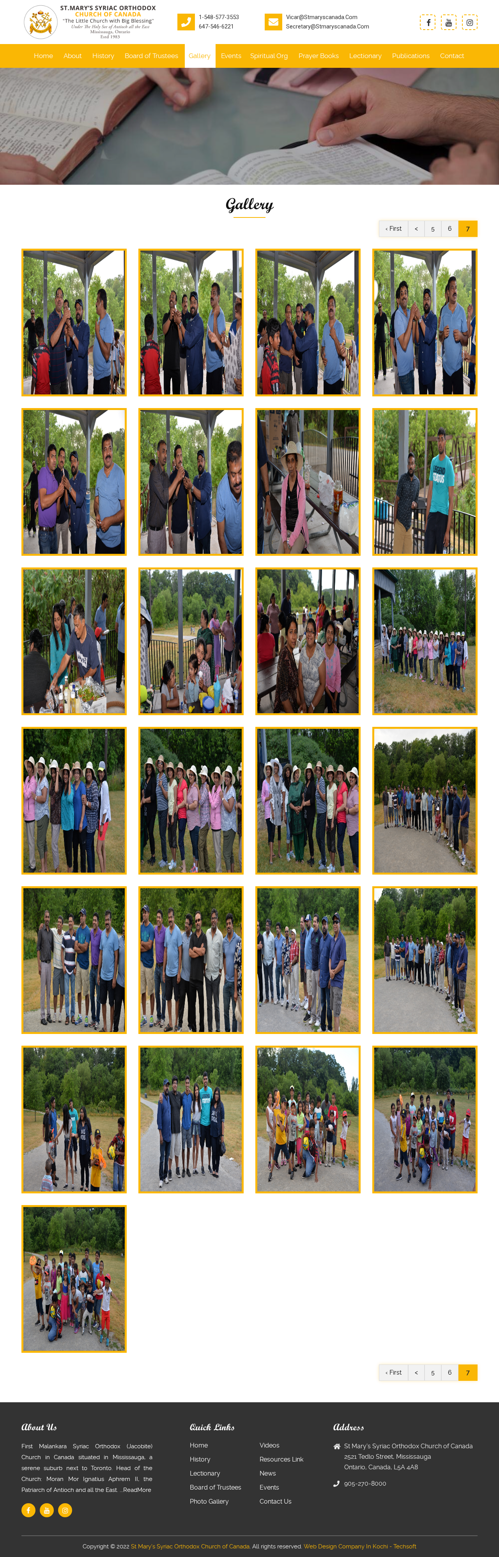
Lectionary (365, 56)
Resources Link (281, 1459)
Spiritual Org (269, 56)
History (103, 56)
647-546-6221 (216, 26)
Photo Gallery (209, 1501)
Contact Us (276, 1501)
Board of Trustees (151, 56)
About (73, 56)
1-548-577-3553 (219, 17)
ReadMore (137, 1489)
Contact (452, 56)
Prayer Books (319, 56)
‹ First (394, 228)
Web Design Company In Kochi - (348, 1546)
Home (43, 56)
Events (231, 56)
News (268, 1473)
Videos (270, 1445)
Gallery (200, 56)
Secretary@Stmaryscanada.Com (327, 26)
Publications (411, 56)
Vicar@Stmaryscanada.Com (321, 17)
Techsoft (404, 1546)
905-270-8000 (365, 1483)
